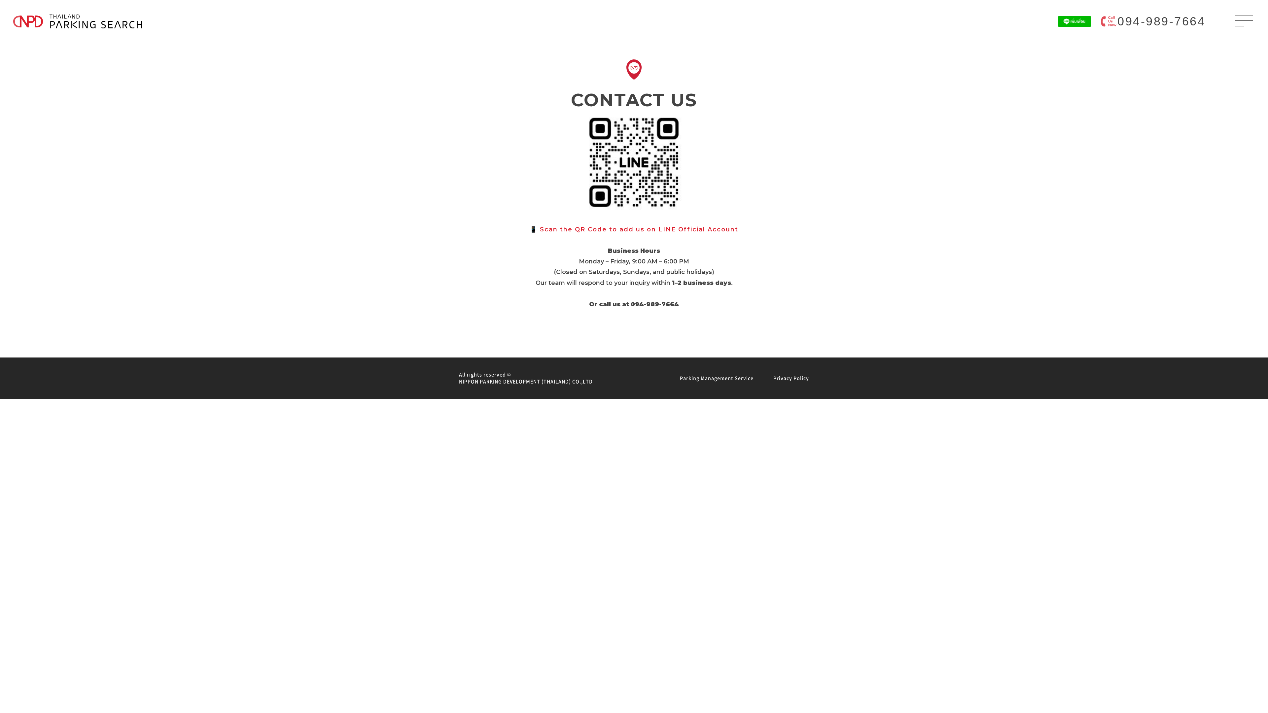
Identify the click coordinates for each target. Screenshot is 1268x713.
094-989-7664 (1161, 21)
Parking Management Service (717, 378)
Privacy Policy (791, 378)
